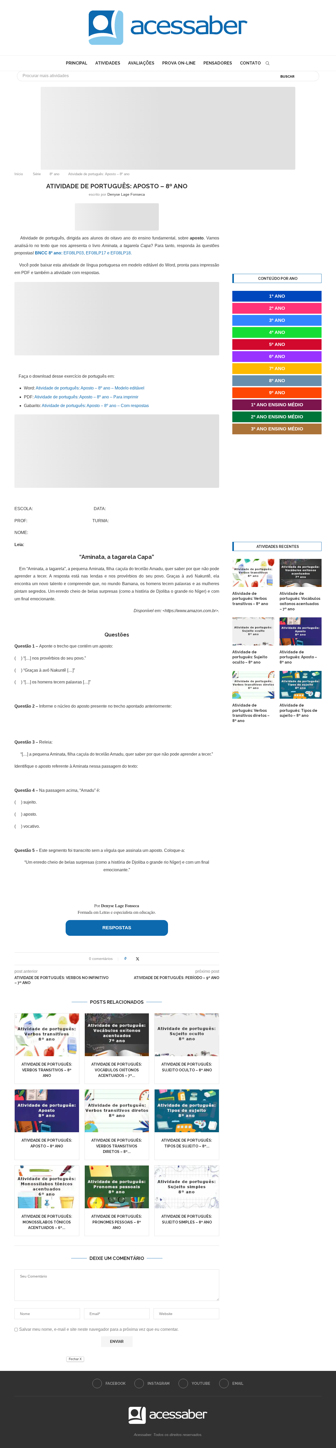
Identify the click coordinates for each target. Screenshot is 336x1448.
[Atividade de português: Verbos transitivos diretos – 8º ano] (117, 1110)
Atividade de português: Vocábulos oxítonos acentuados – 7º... (116, 1070)
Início (18, 174)
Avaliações (141, 63)
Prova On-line (179, 63)
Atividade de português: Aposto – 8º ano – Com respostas (95, 405)
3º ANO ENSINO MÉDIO (277, 428)
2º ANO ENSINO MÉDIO (277, 416)
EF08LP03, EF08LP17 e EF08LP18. (83, 253)
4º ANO (277, 332)
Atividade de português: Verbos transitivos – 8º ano (47, 1070)
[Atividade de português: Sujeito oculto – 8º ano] (187, 1034)
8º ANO (277, 380)
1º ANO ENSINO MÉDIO (277, 404)
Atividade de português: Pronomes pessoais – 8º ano (116, 1222)
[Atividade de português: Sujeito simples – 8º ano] (187, 1187)
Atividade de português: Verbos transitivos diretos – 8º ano (251, 713)
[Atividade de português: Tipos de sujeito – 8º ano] (187, 1110)
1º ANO (277, 296)
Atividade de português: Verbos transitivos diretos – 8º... (116, 1146)
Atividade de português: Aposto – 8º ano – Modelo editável (90, 388)
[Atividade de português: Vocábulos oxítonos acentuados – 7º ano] (117, 1034)
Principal (76, 63)
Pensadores (217, 63)
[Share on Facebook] (132, 959)
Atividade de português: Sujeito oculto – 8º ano (249, 657)
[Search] (267, 63)
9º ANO (277, 392)
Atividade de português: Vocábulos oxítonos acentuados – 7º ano (300, 601)
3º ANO (277, 320)
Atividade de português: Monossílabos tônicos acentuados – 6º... (47, 1222)
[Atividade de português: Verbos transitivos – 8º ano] (47, 1034)
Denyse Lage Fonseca (126, 194)
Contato (250, 63)
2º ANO (277, 308)
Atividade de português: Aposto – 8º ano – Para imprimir (86, 397)
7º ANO (277, 368)
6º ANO (277, 356)
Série (37, 174)
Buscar (287, 76)
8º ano (54, 174)
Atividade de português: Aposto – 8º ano (298, 657)
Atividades (107, 63)
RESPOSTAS (116, 927)
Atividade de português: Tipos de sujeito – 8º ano (298, 710)
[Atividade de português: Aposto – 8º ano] (47, 1110)
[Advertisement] (44, 1396)
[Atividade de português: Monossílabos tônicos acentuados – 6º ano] (47, 1187)
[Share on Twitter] (137, 959)
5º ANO (277, 344)
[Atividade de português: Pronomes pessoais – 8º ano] (117, 1187)
